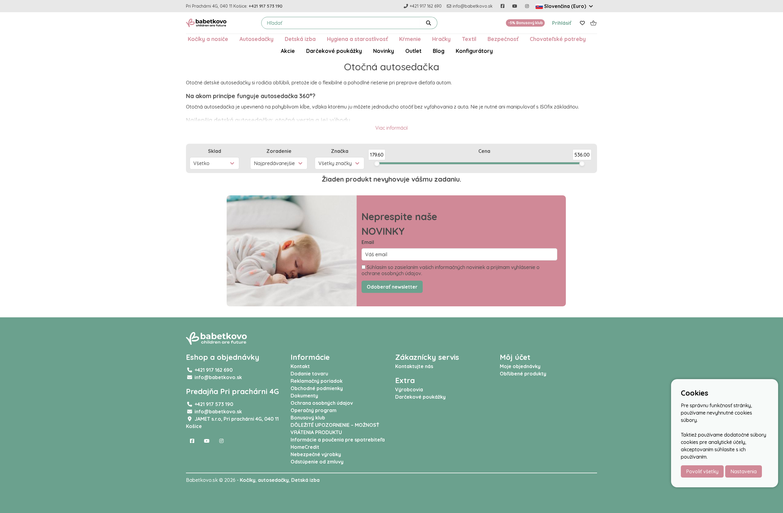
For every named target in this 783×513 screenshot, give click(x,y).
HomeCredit (305, 447)
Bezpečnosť (503, 38)
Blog (438, 50)
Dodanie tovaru (309, 374)
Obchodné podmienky (317, 388)
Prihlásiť (561, 23)
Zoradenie (278, 151)
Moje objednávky (520, 366)
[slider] (377, 163)
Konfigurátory (474, 50)
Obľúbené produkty (523, 374)
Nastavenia (743, 471)
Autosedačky (256, 38)
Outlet (413, 50)
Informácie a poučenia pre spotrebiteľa (338, 440)
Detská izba (300, 38)
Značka (339, 151)
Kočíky (247, 480)
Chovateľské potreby (558, 38)
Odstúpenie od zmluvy (317, 462)
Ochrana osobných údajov (322, 403)
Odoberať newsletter (392, 287)
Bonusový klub (308, 418)
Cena (484, 151)
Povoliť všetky (702, 471)
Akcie (288, 50)
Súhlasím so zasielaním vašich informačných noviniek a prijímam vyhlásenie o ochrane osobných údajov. (451, 270)
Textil (469, 38)
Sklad (214, 151)
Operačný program (313, 410)
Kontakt (300, 366)
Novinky (383, 50)
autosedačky (273, 480)
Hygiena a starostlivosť (357, 38)
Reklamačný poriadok (317, 381)
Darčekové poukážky (334, 50)
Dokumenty (304, 396)
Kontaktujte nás (414, 366)
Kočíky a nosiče (208, 38)
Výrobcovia (409, 389)
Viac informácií (391, 128)
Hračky (441, 38)
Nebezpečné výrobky (316, 454)
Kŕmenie (410, 38)
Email (368, 242)
